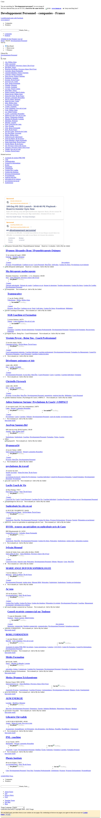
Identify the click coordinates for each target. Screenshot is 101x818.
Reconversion (90, 329)
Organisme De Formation (77, 329)
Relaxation (53, 541)
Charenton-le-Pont (11, 344)
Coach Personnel (39, 265)
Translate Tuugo (10, 800)
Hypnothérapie (17, 265)
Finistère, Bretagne (18, 257)
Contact (8, 262)
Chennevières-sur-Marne (13, 512)
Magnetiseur (61, 708)
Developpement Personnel (14, 287)
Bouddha (58, 729)
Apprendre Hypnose (12, 690)
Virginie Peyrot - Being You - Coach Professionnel (31, 338)
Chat (7, 770)
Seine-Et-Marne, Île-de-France (22, 574)
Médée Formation (15, 657)
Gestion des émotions (38, 603)
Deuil (33, 308)
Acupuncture (10, 729)
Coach (52, 375)
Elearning (81, 669)
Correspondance (47, 690)
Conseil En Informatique (83, 647)
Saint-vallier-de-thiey (12, 554)
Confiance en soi (27, 265)
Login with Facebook (16, 18)
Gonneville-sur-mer (12, 533)
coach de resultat (55, 417)
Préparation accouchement (86, 520)
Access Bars (27, 375)
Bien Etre (9, 708)
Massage (60, 561)
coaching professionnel (46, 352)
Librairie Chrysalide (16, 717)
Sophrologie (18, 437)
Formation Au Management (79, 352)
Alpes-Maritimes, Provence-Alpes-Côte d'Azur (24, 277)
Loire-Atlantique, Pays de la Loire (24, 321)
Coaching (18, 329)
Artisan (15, 669)
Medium (74, 708)
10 (8, 776)
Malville (8, 641)
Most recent (10, 48)
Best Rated (10, 46)
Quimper (8, 257)
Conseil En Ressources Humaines (61, 477)
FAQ (6, 797)
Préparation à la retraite (53, 603)
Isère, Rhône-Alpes (18, 431)
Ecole (78, 690)
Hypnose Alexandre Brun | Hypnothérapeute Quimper (33, 250)
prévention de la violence (22, 605)
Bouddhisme (66, 729)
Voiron (56, 437)
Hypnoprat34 (12, 445)
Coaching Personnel (63, 499)
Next (11, 776)
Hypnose (8, 265)
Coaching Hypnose (35, 690)
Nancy (8, 663)
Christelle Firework (16, 381)
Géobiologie (55, 770)
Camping (50, 647)
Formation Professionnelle (43, 329)
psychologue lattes (66, 417)
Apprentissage (23, 690)
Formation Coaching (60, 750)
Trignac (9, 321)
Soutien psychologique (73, 582)
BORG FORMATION (17, 634)
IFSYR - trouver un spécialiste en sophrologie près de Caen (36, 526)
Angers (8, 723)
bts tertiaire (29, 647)
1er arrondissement (12, 595)
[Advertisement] (37, 189)
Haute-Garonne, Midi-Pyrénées (24, 618)
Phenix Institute (14, 758)
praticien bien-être (58, 395)
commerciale (19, 626)
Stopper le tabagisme (50, 285)
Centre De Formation (68, 647)
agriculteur (9, 669)
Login (3, 18)
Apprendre (9, 750)
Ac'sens (9, 589)
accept (8, 814)
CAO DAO (57, 647)
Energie (74, 520)
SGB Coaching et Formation (21, 315)
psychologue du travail (17, 466)
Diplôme (38, 750)
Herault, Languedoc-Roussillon (20, 408)
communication (42, 626)
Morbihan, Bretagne (19, 703)
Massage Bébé (36, 582)
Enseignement (84, 690)
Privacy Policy (9, 795)
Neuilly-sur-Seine (11, 472)
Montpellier (9, 743)
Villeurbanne (11, 300)
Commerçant (22, 669)
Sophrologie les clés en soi (19, 506)
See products (66, 262)
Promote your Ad (17, 39)
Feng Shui (30, 770)
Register (7, 18)
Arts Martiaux (50, 729)
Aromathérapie (19, 729)
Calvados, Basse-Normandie (28, 533)
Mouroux (9, 574)
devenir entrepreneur (28, 329)
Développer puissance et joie (20, 360)
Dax (7, 367)
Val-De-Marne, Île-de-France (28, 344)
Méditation (69, 308)
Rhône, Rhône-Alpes (23, 300)
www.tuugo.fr (5, 20)
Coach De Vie (10, 499)
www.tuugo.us (56, 8)
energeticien (48, 395)
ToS (6, 793)
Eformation (64, 669)
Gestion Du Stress (65, 265)
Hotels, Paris (23, 30)
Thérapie (29, 417)
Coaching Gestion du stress (40, 354)
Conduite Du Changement (35, 669)
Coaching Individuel (31, 352)
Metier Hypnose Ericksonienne (21, 677)
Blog (6, 804)
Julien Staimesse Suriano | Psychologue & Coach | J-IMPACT (37, 402)
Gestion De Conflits (90, 285)
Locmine (8, 703)
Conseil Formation (78, 477)
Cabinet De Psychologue (28, 477)
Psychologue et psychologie (80, 265)
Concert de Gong (11, 561)
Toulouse (10, 618)
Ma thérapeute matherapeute (21, 271)
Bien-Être (48, 265)
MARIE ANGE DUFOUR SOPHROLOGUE (28, 568)
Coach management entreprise (15, 352)
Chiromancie (74, 729)
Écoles (44, 750)
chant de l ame (21, 561)
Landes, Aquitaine (15, 367)
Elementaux (33, 708)
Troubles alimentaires (64, 285)
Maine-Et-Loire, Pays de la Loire (22, 723)
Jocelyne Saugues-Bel (17, 425)
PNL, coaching (13, 737)
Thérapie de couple (26, 285)
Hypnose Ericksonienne (57, 520)
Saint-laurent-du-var (12, 684)
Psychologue (10, 417)
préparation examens (81, 541)
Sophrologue (10, 437)
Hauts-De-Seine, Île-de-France (27, 472)
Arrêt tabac (55, 265)
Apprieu (8, 431)
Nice (7, 277)
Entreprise (10, 331)
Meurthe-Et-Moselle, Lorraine (20, 663)
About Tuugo (9, 792)
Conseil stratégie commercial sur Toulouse (28, 611)
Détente (54, 561)
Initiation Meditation (49, 708)
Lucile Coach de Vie (16, 485)
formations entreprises (72, 626)
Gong (65, 561)
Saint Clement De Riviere (14, 452)
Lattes (8, 408)
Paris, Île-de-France (26, 491)
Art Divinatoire (29, 729)
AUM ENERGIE (14, 698)
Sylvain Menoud (14, 547)
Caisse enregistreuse (40, 647)
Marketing (10, 626)
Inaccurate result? (10, 420)
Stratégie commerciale (30, 626)
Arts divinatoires (40, 729)
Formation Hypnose (73, 750)
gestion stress (70, 541)
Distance (9, 50)
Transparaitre (14, 293)
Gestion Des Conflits (12, 603)
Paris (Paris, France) (12, 491)
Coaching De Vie (37, 499)
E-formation (73, 669)
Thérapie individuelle (12, 285)
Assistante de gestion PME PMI (16, 647)
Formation (10, 329)
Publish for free (6, 39)
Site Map (7, 802)
